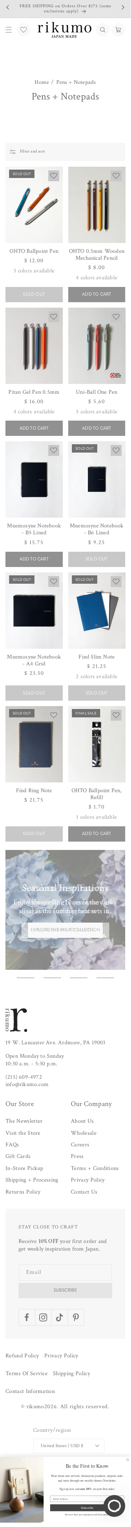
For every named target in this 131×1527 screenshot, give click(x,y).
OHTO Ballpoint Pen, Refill (96, 794)
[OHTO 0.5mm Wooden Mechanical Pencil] (97, 205)
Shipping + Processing (31, 1180)
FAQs (12, 1145)
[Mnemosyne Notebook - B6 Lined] (97, 479)
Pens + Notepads (76, 82)
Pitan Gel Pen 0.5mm (34, 392)
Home (41, 82)
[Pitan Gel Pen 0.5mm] (34, 346)
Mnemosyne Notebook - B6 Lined (97, 529)
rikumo (35, 1406)
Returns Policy (22, 1192)
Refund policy (22, 1356)
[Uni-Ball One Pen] (97, 346)
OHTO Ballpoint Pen (33, 251)
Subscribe (65, 1290)
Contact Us (84, 1192)
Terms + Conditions (95, 1168)
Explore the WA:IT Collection (65, 930)
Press (77, 1156)
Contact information (30, 1391)
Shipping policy (71, 1373)
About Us (82, 1121)
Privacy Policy (88, 1180)
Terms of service (26, 1373)
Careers (80, 1145)
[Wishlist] (23, 30)
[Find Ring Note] (34, 744)
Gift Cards (17, 1156)
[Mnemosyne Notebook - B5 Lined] (34, 479)
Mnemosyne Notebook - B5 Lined (34, 529)
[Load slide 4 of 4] (105, 977)
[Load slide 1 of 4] (25, 977)
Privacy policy (61, 1356)
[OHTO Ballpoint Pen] (34, 205)
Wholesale (84, 1133)
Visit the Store (23, 1133)
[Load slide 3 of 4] (78, 977)
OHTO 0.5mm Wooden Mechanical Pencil (96, 255)
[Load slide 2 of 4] (52, 977)
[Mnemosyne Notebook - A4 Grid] (34, 610)
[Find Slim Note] (97, 610)
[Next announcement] (123, 7)
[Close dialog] (127, 1459)
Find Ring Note (34, 790)
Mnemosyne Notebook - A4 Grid (34, 660)
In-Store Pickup (24, 1168)
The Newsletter (23, 1121)
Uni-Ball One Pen (96, 392)
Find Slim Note (96, 656)
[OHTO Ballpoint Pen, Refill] (97, 744)
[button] (103, 30)
